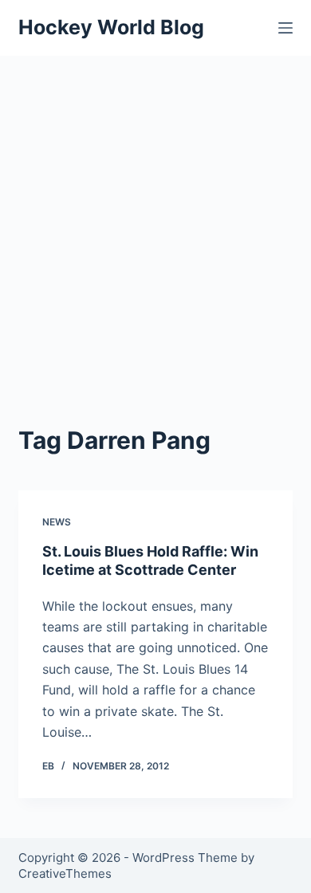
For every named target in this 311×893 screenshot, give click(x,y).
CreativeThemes (65, 873)
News (56, 522)
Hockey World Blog (111, 27)
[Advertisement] (155, 219)
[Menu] (285, 28)
